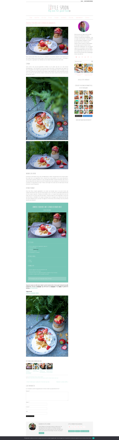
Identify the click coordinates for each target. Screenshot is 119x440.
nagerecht (46, 377)
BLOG (82, 1)
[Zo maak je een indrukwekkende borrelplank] (78, 68)
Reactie (28, 391)
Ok (93, 438)
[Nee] (117, 438)
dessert (34, 377)
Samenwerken (71, 431)
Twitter (60, 286)
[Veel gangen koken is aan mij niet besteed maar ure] (81, 92)
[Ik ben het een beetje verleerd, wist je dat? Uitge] (91, 97)
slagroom (53, 377)
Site (27, 411)
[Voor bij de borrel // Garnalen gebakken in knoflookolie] (88, 68)
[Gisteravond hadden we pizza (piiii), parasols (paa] (86, 107)
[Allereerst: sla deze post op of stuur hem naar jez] (76, 92)
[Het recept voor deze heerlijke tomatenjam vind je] (81, 97)
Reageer (36, 24)
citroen (32, 377)
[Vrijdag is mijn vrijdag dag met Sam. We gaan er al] (86, 97)
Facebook (39, 286)
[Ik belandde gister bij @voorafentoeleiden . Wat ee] (86, 92)
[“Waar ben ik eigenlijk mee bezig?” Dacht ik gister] (86, 102)
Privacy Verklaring (85, 431)
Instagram (53, 286)
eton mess (36, 377)
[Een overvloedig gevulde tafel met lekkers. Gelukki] (91, 92)
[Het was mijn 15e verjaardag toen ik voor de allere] (81, 112)
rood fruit (50, 377)
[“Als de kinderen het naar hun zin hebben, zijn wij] (91, 112)
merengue (43, 377)
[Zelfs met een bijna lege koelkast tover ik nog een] (91, 102)
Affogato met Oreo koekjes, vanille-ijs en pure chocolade (49, 371)
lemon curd (35, 249)
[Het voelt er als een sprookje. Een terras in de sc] (81, 107)
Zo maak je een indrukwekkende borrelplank (79, 74)
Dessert (30, 376)
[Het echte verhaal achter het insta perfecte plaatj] (76, 112)
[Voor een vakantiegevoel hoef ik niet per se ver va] (76, 97)
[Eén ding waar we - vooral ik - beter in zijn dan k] (91, 107)
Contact (77, 431)
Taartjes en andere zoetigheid (39, 376)
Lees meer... (41, 433)
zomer (57, 377)
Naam (27, 402)
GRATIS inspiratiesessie (88, 1)
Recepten (33, 376)
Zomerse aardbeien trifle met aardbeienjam (43, 371)
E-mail (27, 406)
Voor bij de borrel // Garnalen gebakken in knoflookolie (88, 74)
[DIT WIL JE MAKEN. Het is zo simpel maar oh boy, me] (76, 102)
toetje (55, 377)
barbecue (29, 377)
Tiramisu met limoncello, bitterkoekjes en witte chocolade (28, 372)
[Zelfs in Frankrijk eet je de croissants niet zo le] (81, 102)
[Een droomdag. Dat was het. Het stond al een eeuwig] (86, 112)
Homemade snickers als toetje (36, 371)
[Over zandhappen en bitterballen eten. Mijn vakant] (76, 107)
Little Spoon (59, 8)
